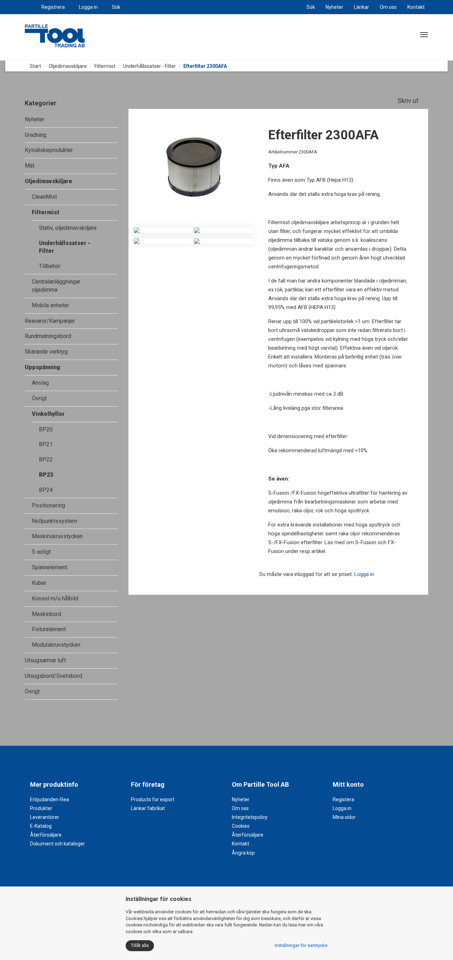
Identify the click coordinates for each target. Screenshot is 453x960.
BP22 (46, 459)
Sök (116, 7)
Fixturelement (49, 629)
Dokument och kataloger (57, 843)
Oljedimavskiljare (68, 66)
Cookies (241, 826)
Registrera (53, 7)
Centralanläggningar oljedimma (56, 285)
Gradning (35, 135)
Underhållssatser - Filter (149, 66)
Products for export (152, 799)
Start (35, 66)
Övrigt (39, 398)
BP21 (46, 444)
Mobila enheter (50, 305)
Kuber (39, 583)
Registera (343, 799)
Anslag (40, 382)
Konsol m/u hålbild (55, 598)
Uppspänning (42, 367)
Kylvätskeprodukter (49, 150)
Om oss (388, 7)
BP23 (46, 474)
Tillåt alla (140, 945)
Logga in (88, 7)
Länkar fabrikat (148, 808)
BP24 (46, 490)
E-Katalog (41, 826)
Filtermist (104, 66)
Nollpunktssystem (54, 521)
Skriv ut (408, 100)
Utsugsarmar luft (45, 660)
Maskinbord (46, 614)
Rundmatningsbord (48, 336)
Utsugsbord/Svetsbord (53, 676)
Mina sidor (344, 817)
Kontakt (416, 7)
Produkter (41, 808)
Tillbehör (50, 266)
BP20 (46, 429)
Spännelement (49, 567)
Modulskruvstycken (56, 644)
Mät (29, 165)
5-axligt (41, 551)
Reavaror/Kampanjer (50, 321)
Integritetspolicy (250, 817)
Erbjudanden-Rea (49, 799)
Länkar (361, 7)
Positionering (48, 505)
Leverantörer (44, 817)
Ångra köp (243, 853)
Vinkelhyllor (48, 414)
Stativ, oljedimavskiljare (68, 228)
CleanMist (44, 196)
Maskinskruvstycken (57, 536)
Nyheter (334, 7)
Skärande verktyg (46, 351)
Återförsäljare (46, 835)
